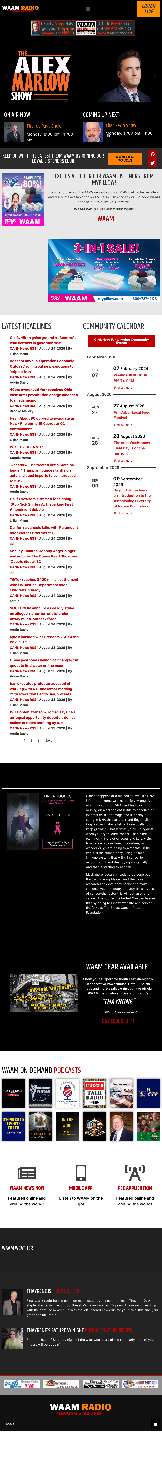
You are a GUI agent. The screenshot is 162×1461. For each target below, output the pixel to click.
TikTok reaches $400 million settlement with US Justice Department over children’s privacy (44, 584)
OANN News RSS (23, 348)
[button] (88, 9)
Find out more (123, 387)
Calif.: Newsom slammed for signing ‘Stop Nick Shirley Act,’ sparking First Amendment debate (41, 504)
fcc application (135, 1188)
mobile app (81, 1188)
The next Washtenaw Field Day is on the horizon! (132, 448)
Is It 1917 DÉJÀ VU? (26, 447)
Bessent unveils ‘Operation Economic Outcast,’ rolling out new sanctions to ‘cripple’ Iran (42, 366)
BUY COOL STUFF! (118, 1021)
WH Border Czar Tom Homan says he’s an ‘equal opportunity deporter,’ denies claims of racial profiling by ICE (43, 717)
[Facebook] (152, 154)
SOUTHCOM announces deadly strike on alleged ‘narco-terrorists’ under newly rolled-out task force (42, 613)
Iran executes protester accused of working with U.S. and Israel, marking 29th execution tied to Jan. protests (41, 688)
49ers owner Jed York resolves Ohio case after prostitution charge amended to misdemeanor (44, 395)
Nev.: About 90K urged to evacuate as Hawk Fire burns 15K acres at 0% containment (42, 423)
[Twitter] (152, 163)
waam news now (27, 1188)
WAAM (105, 219)
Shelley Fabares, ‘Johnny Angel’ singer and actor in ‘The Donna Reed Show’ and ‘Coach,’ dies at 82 (44, 556)
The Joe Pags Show (44, 126)
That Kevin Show (121, 125)
